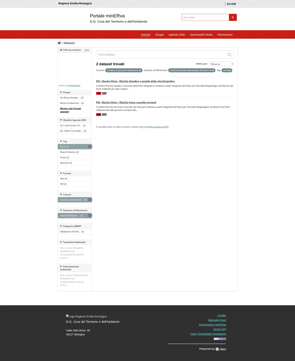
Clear (87, 50)
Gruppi (159, 34)
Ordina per (201, 63)
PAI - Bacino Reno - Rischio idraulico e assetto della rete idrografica (135, 81)
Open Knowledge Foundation (208, 334)
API (142, 127)
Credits (221, 315)
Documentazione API (158, 127)
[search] (229, 54)
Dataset (145, 34)
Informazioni (224, 34)
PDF (98, 93)
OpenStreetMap (74, 85)
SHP (104, 93)
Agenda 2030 (177, 34)
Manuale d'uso (217, 320)
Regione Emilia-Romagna (75, 3)
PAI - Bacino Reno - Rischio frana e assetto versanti (126, 102)
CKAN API (219, 329)
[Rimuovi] (140, 70)
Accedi (231, 3)
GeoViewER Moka (201, 34)
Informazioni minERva (212, 324)
